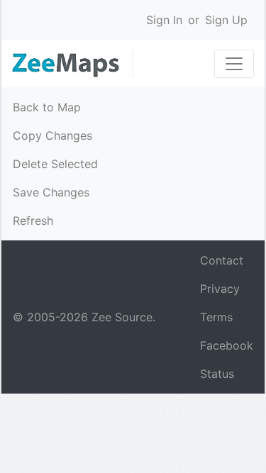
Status (217, 374)
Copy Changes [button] (52, 135)
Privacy (220, 289)
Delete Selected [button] (55, 164)
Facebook (226, 345)
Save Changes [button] (51, 192)
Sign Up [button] (226, 20)
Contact (221, 260)
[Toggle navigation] (234, 64)
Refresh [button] (33, 220)
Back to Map (47, 107)
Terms (216, 317)
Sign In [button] (164, 20)
